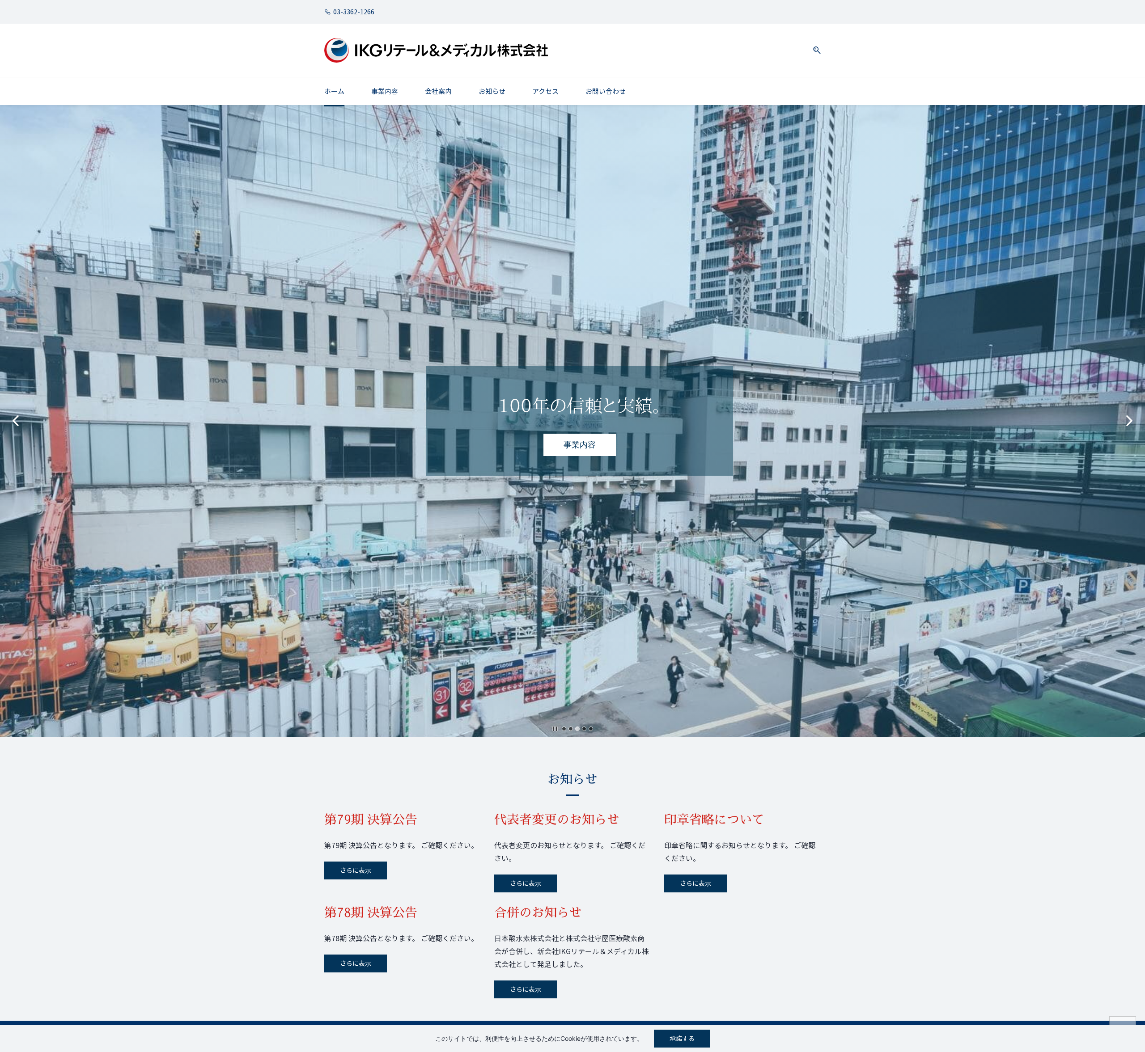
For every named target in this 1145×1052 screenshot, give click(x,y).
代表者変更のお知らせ (556, 819)
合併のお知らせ (538, 912)
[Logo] (436, 50)
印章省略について (714, 819)
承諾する (682, 1038)
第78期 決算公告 (370, 912)
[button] (813, 50)
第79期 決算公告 (370, 819)
